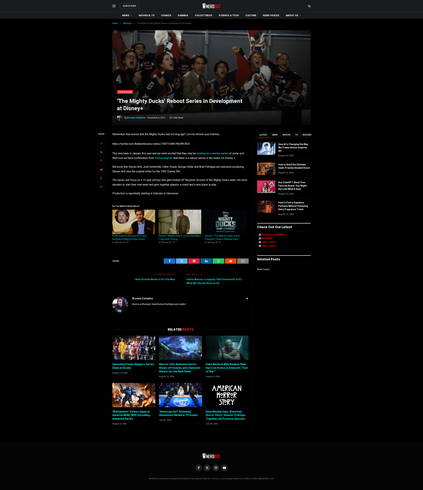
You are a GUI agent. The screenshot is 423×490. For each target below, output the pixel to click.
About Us (292, 15)
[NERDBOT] (211, 6)
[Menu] (114, 6)
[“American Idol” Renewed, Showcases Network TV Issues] (180, 395)
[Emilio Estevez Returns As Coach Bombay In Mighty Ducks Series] (133, 222)
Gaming (183, 15)
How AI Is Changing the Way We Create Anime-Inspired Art (293, 147)
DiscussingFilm (164, 158)
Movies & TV (147, 15)
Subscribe (129, 6)
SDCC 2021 (268, 242)
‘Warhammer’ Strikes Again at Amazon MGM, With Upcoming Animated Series (131, 415)
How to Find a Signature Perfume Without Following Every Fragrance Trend (293, 205)
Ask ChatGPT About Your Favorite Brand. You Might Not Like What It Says (292, 185)
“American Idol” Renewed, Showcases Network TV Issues (178, 413)
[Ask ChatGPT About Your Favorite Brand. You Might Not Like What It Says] (266, 186)
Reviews (307, 134)
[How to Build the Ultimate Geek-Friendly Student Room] (266, 169)
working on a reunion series (212, 153)
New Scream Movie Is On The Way (155, 279)
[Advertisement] (211, 65)
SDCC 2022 (268, 245)
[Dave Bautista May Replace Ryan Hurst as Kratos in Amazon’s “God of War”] (227, 348)
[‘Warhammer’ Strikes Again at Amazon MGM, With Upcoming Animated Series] (133, 395)
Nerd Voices (271, 15)
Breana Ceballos (136, 117)
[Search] (309, 6)
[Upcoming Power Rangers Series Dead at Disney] (133, 348)
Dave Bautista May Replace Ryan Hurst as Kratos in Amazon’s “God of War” (227, 368)
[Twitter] (101, 152)
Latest (263, 134)
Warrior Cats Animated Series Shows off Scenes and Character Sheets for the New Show (179, 368)
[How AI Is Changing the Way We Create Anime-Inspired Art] (266, 148)
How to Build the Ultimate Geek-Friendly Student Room (294, 166)
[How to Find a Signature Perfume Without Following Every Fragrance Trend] (266, 207)
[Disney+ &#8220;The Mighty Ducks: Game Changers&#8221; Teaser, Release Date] (226, 222)
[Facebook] (101, 143)
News (125, 15)
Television (125, 92)
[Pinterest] (101, 161)
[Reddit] (101, 169)
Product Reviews (273, 234)
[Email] (101, 186)
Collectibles (203, 15)
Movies (287, 134)
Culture (250, 15)
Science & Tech (229, 15)
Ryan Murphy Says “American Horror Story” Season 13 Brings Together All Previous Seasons (225, 415)
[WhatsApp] (101, 178)
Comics (166, 15)
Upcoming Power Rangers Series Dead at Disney (133, 366)
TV (296, 134)
